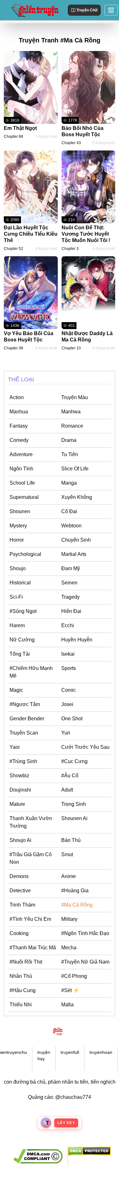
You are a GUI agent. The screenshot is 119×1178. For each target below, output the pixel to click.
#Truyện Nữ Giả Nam (85, 962)
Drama (68, 440)
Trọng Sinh (73, 804)
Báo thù (71, 840)
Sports (68, 668)
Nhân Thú (21, 976)
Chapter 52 (13, 248)
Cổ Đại (69, 511)
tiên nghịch (103, 1082)
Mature (17, 804)
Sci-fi (16, 597)
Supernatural (24, 497)
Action (17, 397)
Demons (19, 876)
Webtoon (71, 525)
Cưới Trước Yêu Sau (85, 747)
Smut (67, 854)
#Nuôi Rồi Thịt (26, 962)
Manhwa (71, 411)
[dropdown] (111, 10)
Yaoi (15, 747)
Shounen (20, 511)
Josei (67, 704)
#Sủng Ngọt (23, 611)
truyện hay (43, 1055)
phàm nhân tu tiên (68, 1082)
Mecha (68, 947)
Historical (20, 582)
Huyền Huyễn (76, 639)
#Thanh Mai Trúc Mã (33, 947)
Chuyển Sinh (76, 540)
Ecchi (67, 625)
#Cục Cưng (74, 761)
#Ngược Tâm (25, 704)
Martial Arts (73, 554)
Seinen (69, 582)
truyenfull (70, 1052)
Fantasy (19, 426)
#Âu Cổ (69, 775)
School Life (22, 483)
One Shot (72, 718)
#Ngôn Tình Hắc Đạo (85, 933)
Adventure (21, 454)
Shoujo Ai (20, 840)
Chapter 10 (71, 348)
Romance (72, 426)
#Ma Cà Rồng (77, 904)
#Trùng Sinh (23, 761)
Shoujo (18, 568)
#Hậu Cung (23, 990)
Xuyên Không (76, 497)
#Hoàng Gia (75, 890)
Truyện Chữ (87, 10)
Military (69, 919)
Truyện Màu (74, 397)
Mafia (67, 1004)
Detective (20, 890)
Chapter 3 (70, 248)
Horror (17, 540)
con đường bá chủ (24, 1082)
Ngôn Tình (21, 468)
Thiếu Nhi (21, 1004)
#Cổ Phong (74, 976)
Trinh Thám (22, 904)
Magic (16, 690)
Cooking (19, 933)
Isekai (68, 654)
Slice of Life (75, 468)
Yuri (65, 732)
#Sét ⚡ (70, 990)
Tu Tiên (69, 454)
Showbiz (19, 775)
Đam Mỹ (70, 568)
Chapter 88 (13, 136)
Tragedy (70, 597)
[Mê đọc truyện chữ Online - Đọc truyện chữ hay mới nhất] (34, 10)
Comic (68, 690)
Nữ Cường (22, 639)
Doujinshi (20, 790)
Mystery (18, 525)
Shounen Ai (74, 818)
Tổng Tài (20, 654)
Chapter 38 (13, 348)
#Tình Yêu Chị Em (30, 919)
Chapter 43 (71, 143)
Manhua (19, 411)
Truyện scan (24, 732)
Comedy (19, 440)
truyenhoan (100, 1052)
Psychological (25, 554)
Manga (69, 483)
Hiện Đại (71, 611)
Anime (68, 876)
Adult (67, 790)
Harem (17, 625)
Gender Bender (27, 718)
